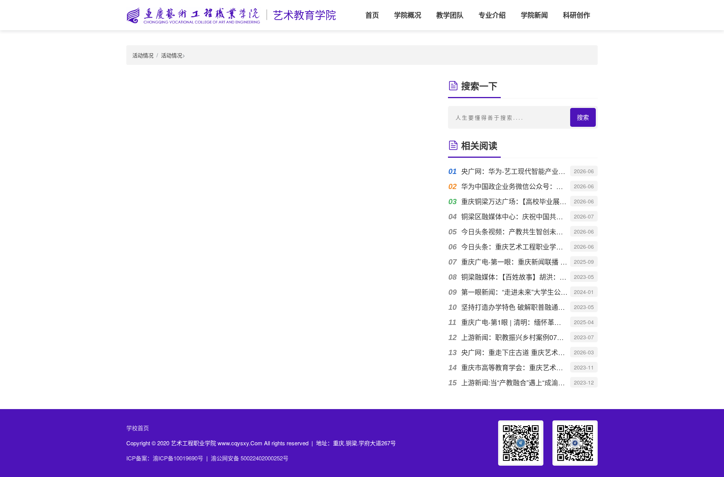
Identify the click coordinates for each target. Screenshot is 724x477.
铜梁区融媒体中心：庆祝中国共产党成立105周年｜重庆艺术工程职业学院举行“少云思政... (514, 216)
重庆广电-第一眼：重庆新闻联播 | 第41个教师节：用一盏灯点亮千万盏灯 (514, 261)
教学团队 (449, 15)
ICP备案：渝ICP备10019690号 (164, 458)
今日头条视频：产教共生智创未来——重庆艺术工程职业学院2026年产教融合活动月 (514, 231)
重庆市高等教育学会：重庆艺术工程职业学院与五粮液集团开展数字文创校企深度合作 (514, 367)
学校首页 (137, 428)
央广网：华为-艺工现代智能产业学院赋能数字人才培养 (514, 171)
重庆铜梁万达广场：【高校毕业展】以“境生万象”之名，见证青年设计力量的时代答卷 (514, 201)
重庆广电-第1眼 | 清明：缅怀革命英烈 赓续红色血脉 (514, 322)
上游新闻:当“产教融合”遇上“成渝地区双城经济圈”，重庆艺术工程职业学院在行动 (514, 382)
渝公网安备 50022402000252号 (249, 458)
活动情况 (142, 55)
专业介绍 (492, 15)
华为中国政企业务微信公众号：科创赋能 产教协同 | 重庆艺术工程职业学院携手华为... (514, 186)
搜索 (583, 117)
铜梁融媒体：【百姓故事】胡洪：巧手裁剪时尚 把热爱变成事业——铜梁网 (514, 277)
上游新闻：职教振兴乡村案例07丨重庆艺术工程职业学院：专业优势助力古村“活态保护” (514, 337)
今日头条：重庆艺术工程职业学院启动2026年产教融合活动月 (514, 246)
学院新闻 (534, 15)
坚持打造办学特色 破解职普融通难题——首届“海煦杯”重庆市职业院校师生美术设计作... (514, 307)
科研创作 (576, 15)
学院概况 (407, 15)
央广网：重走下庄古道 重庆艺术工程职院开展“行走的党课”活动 (514, 352)
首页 (372, 15)
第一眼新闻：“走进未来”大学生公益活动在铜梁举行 (514, 292)
